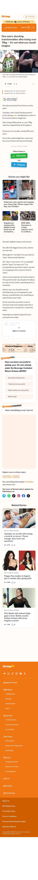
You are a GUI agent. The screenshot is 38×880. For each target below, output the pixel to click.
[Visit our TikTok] (13, 495)
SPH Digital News (8, 806)
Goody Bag (9, 750)
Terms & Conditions (9, 816)
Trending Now (10, 694)
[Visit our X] (28, 495)
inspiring (16, 476)
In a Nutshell (9, 729)
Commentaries (10, 771)
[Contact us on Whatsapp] (9, 495)
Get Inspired (9, 741)
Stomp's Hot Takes (11, 766)
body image (7, 476)
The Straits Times (8, 811)
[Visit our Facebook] (23, 495)
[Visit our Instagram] (18, 495)
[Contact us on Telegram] (4, 495)
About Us (5, 801)
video (15, 115)
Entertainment (10, 703)
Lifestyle (8, 699)
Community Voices (11, 724)
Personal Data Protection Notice (14, 821)
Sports (7, 708)
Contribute (31, 16)
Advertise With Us (9, 827)
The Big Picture (10, 720)
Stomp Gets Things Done (14, 745)
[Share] (33, 84)
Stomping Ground (11, 762)
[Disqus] (19, 441)
